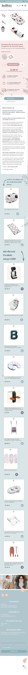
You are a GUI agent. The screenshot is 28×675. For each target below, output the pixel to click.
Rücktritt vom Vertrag (9, 607)
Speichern (5, 10)
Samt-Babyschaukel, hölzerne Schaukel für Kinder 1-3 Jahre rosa (12, 440)
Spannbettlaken (18, 10)
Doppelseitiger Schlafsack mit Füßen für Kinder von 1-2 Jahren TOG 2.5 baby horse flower (13, 563)
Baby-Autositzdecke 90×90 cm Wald (13, 315)
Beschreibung (11, 98)
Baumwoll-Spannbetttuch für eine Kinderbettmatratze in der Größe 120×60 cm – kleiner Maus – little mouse (12, 241)
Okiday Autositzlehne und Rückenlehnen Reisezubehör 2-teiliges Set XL (12, 285)
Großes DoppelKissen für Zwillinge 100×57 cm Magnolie (13, 502)
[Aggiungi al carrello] (17, 214)
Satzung (4, 604)
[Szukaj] (17, 6)
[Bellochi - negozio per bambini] (7, 5)
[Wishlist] (20, 6)
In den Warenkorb (13, 64)
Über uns (4, 623)
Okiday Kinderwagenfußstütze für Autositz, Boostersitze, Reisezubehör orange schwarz (13, 409)
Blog (2, 625)
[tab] (14, 98)
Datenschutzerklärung (9, 605)
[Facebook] (2, 595)
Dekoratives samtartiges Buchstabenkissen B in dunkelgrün (13, 347)
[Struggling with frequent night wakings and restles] (7, 582)
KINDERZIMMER (11, 10)
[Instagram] (6, 595)
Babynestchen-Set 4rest (10, 470)
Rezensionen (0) (11, 101)
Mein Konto (5, 614)
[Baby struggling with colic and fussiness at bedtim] (21, 582)
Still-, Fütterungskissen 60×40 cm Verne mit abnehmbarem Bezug (12, 378)
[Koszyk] (22, 6)
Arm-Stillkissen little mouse (11, 209)
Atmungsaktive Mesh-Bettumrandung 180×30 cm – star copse (13, 532)
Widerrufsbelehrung (8, 616)
